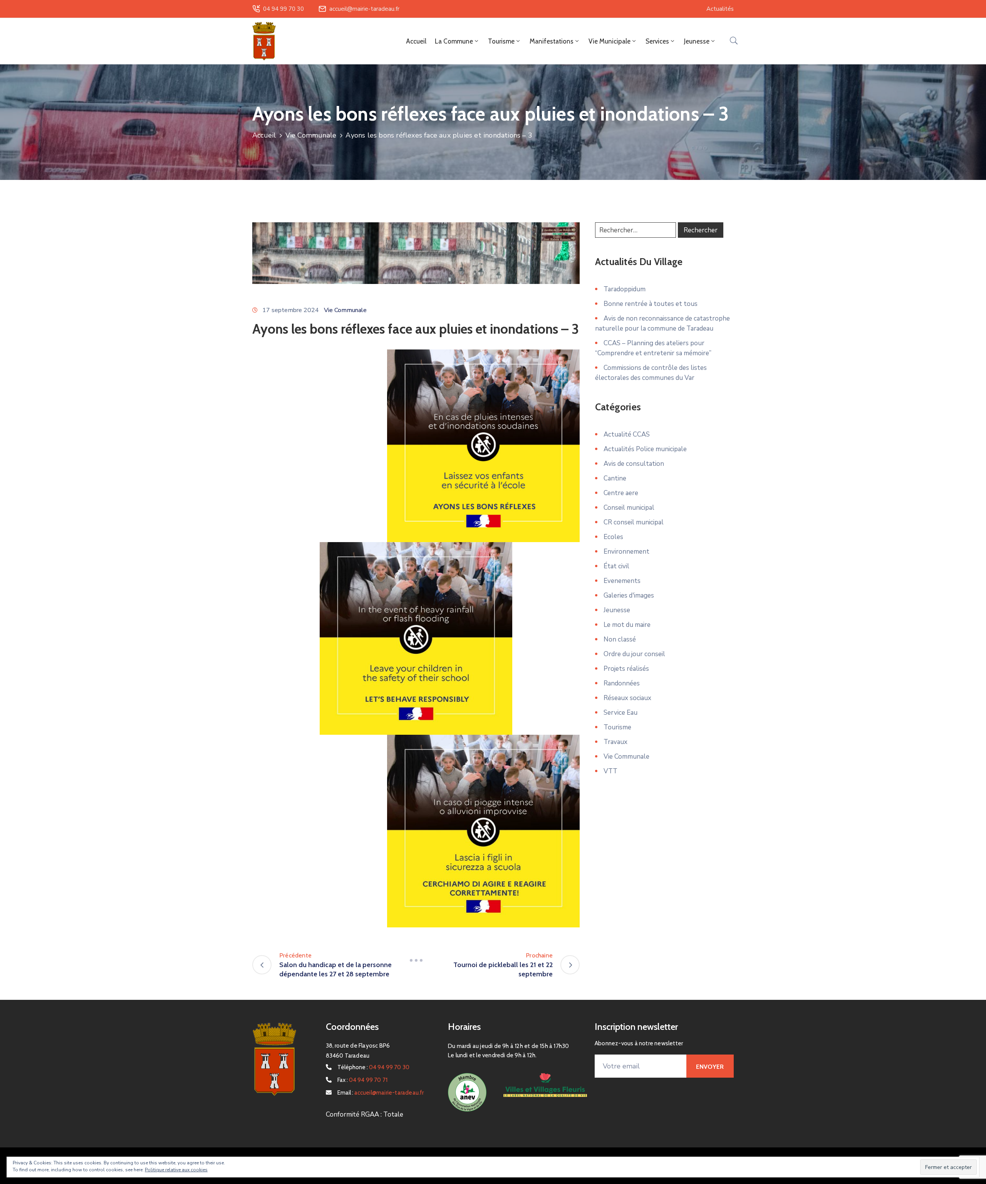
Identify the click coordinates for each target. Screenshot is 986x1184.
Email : (380, 1092)
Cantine (615, 478)
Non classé (620, 639)
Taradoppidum (625, 289)
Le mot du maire (627, 624)
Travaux (615, 741)
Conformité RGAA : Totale (364, 1114)
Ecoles (613, 536)
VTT (610, 771)
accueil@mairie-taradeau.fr (364, 9)
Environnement (626, 551)
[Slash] (416, 960)
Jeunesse (617, 610)
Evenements (622, 580)
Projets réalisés (626, 668)
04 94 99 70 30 (283, 9)
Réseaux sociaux (627, 698)
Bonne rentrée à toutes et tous (651, 303)
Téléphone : (373, 1067)
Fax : (362, 1080)
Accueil (416, 41)
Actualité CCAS (627, 434)
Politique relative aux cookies (176, 1170)
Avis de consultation (634, 463)
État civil (616, 566)
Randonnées (622, 683)
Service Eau (620, 712)
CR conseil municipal (634, 522)
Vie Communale (311, 135)
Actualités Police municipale (645, 449)
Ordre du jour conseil (634, 654)
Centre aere (621, 493)
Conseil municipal (629, 507)
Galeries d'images (629, 595)
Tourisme (617, 727)
